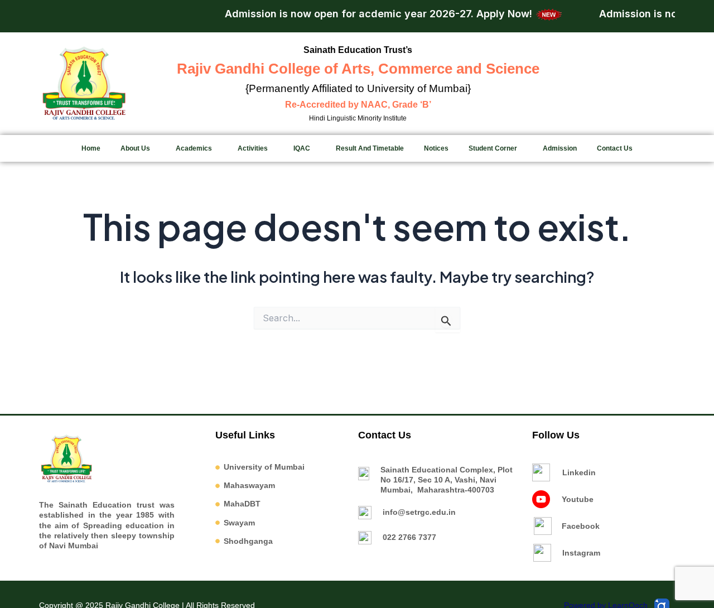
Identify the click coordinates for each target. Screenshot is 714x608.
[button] (138, 148)
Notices (436, 148)
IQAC (301, 148)
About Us (135, 148)
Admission (560, 148)
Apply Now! (495, 14)
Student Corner (493, 148)
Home (90, 148)
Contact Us (615, 148)
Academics (194, 148)
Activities (253, 148)
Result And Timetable (370, 148)
